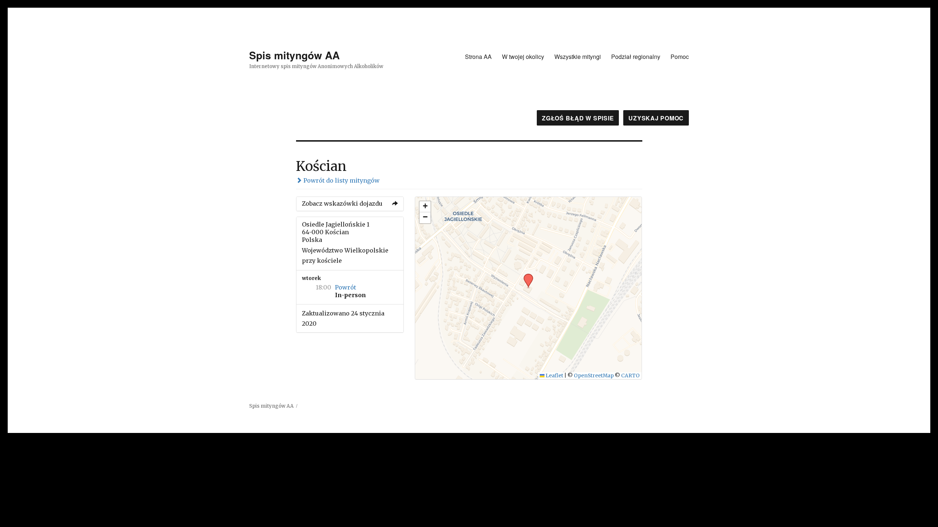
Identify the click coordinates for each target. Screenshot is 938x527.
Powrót (345, 287)
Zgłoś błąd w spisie (578, 118)
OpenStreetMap (594, 376)
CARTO (630, 376)
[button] (526, 276)
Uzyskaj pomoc (656, 118)
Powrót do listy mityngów (341, 180)
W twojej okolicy (523, 56)
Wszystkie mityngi (577, 56)
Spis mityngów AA (294, 55)
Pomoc (680, 56)
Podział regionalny (635, 56)
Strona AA (478, 56)
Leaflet (553, 376)
